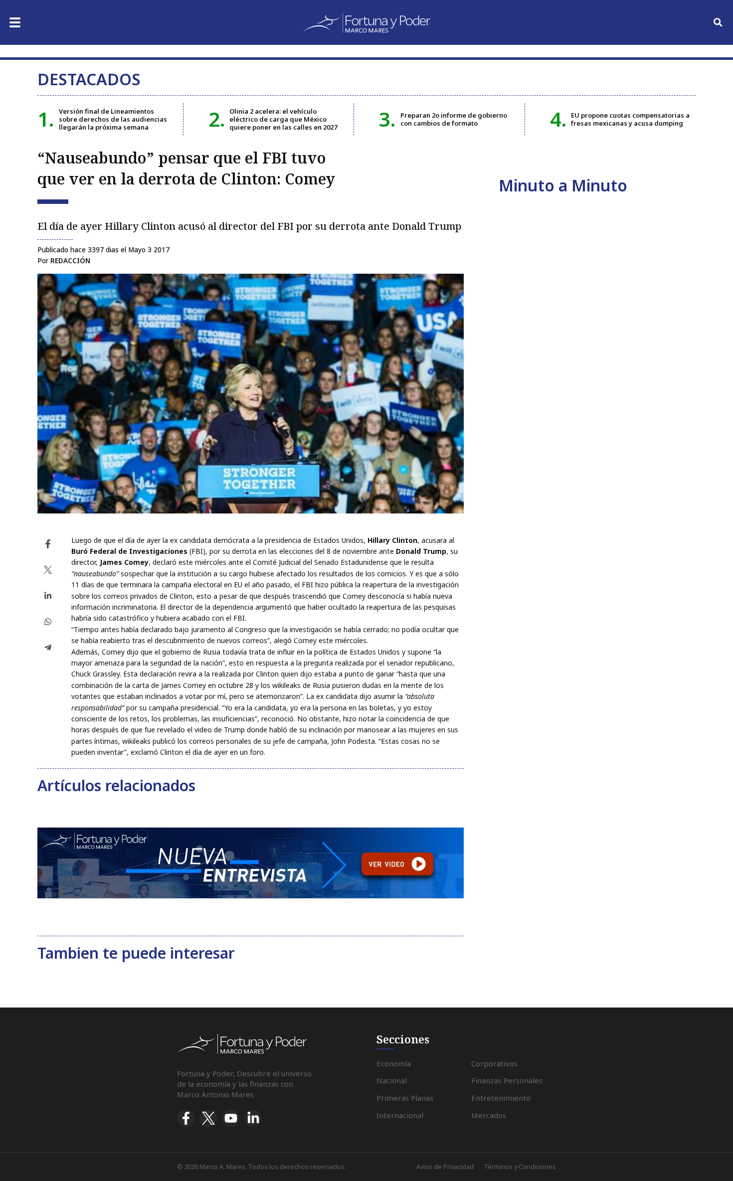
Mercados (488, 1115)
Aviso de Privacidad (445, 1167)
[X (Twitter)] (208, 1118)
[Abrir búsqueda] (718, 22)
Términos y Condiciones (520, 1167)
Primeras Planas (404, 1098)
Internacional (399, 1115)
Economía (393, 1063)
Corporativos (494, 1063)
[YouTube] (230, 1118)
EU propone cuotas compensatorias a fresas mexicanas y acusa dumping (630, 119)
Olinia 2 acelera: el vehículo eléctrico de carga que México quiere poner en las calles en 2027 (283, 119)
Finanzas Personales (507, 1080)
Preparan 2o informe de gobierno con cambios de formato (453, 119)
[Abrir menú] (15, 22)
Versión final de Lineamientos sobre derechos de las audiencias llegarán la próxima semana (113, 119)
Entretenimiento (501, 1098)
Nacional (391, 1080)
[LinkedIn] (253, 1118)
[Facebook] (185, 1118)
